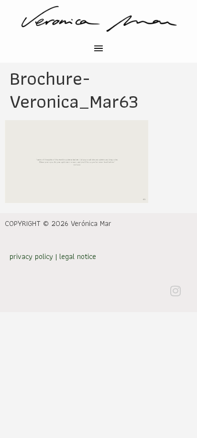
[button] (99, 49)
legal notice (77, 256)
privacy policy (31, 256)
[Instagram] (175, 291)
